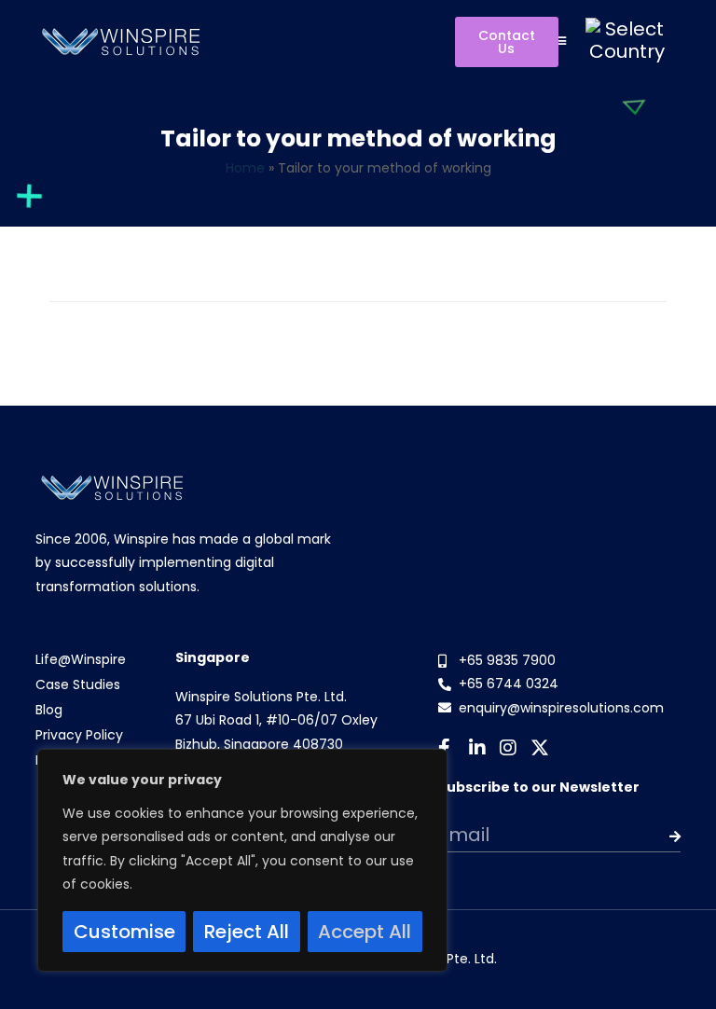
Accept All (364, 932)
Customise (124, 932)
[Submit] (656, 836)
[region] (242, 860)
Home (245, 168)
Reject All (246, 932)
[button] (560, 39)
